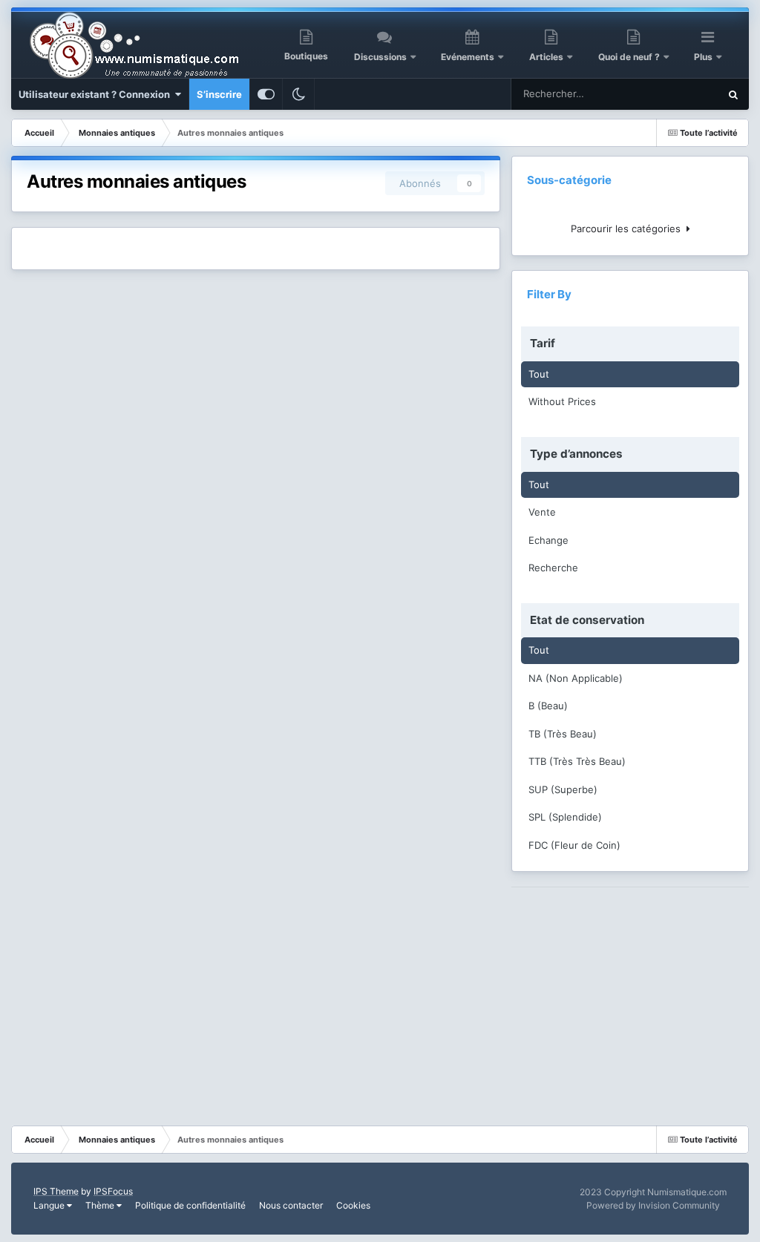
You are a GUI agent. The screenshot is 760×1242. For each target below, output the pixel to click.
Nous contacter (291, 1205)
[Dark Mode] (298, 94)
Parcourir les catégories (629, 228)
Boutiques (306, 56)
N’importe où (672, 93)
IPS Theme (56, 1191)
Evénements (467, 56)
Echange (548, 540)
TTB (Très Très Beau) (577, 761)
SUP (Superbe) (562, 789)
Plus (704, 56)
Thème (101, 1205)
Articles (546, 56)
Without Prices (562, 401)
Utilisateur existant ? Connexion (96, 94)
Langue (50, 1205)
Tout (538, 374)
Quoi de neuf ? (630, 56)
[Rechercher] (733, 94)
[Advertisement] (630, 995)
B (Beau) (548, 706)
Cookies (353, 1205)
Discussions (380, 56)
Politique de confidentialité (190, 1205)
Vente (542, 512)
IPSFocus (113, 1191)
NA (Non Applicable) (575, 678)
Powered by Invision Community (653, 1205)
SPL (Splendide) (565, 817)
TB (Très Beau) (562, 734)
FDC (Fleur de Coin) (574, 845)
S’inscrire (219, 94)
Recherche (553, 568)
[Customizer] (266, 94)
